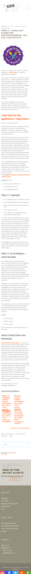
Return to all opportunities (20, 428)
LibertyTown (9, 433)
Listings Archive (5, 506)
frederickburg (20, 433)
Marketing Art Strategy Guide (9, 503)
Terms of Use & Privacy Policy (9, 528)
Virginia (4, 436)
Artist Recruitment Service (8, 523)
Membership (4, 498)
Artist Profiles (5, 501)
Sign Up (15, 479)
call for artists (13, 72)
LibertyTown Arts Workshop (10, 343)
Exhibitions (5, 28)
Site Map (3, 531)
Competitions (20, 26)
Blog (2, 509)
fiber (10, 436)
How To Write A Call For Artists (9, 526)
